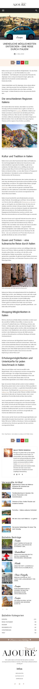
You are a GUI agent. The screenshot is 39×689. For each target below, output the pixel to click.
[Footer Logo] (19, 651)
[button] (3, 10)
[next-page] (6, 609)
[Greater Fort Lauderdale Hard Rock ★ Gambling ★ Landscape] (7, 567)
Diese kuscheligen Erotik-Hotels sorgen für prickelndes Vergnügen (23, 556)
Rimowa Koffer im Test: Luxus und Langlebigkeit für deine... (24, 579)
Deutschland (20, 552)
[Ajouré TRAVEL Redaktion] (8, 461)
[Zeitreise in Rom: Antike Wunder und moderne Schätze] (6, 504)
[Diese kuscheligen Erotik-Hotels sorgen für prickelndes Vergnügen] (7, 555)
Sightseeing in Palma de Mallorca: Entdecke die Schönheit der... (23, 544)
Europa (19, 37)
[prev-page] (3, 609)
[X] (22, 474)
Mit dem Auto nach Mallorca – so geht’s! (24, 518)
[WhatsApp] (26, 62)
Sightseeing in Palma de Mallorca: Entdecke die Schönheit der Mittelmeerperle (22, 486)
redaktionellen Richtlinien (23, 464)
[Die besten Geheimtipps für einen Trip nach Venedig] (6, 529)
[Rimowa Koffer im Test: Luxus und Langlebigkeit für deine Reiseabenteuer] (7, 578)
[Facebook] (18, 62)
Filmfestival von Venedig (28, 202)
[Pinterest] (22, 62)
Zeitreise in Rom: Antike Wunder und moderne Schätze (22, 602)
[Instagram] (16, 474)
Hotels (17, 563)
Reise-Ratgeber (21, 574)
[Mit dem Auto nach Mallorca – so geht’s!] (6, 521)
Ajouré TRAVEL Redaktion (22, 450)
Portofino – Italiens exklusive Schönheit (24, 510)
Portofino (18, 110)
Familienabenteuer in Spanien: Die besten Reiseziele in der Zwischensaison (22, 495)
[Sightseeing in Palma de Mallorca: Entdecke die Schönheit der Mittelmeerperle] (6, 487)
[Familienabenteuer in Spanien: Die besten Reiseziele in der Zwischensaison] (6, 495)
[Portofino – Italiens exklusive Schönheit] (6, 512)
